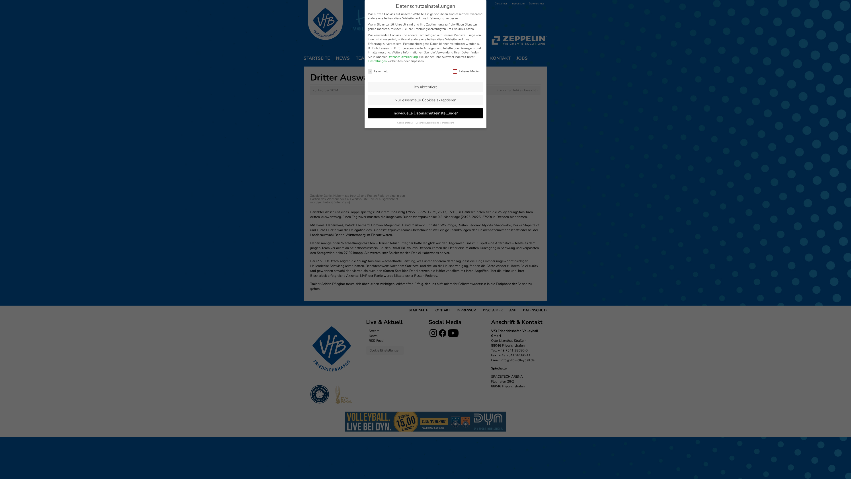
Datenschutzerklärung (403, 57)
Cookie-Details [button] (405, 122)
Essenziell (381, 71)
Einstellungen (377, 61)
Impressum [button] (448, 122)
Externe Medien (469, 71)
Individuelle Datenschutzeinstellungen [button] (426, 113)
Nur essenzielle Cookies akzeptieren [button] (425, 100)
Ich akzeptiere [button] (425, 87)
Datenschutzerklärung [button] (428, 122)
